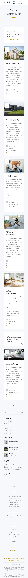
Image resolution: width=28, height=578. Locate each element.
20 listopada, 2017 (13, 449)
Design (13, 206)
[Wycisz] (19, 115)
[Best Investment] (6, 455)
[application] (14, 115)
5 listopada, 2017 (11, 204)
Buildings (13, 150)
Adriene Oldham (13, 441)
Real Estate (6, 431)
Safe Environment (13, 176)
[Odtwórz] (5, 115)
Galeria (14, 536)
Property (13, 265)
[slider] (22, 115)
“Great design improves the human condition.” (14, 34)
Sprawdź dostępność (14, 534)
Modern (11, 469)
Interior (13, 394)
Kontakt (14, 541)
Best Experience (13, 447)
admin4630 (12, 90)
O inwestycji (14, 529)
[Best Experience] (6, 448)
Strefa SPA (14, 539)
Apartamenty (14, 532)
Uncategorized (7, 433)
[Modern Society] (14, 109)
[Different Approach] (14, 222)
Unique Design (12, 364)
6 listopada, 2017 (11, 92)
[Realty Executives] (14, 53)
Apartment (8, 464)
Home (12, 94)
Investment (7, 426)
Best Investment (13, 454)
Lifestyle (6, 469)
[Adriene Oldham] (6, 442)
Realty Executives (13, 64)
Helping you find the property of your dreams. (14, 339)
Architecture (7, 421)
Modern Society (12, 120)
